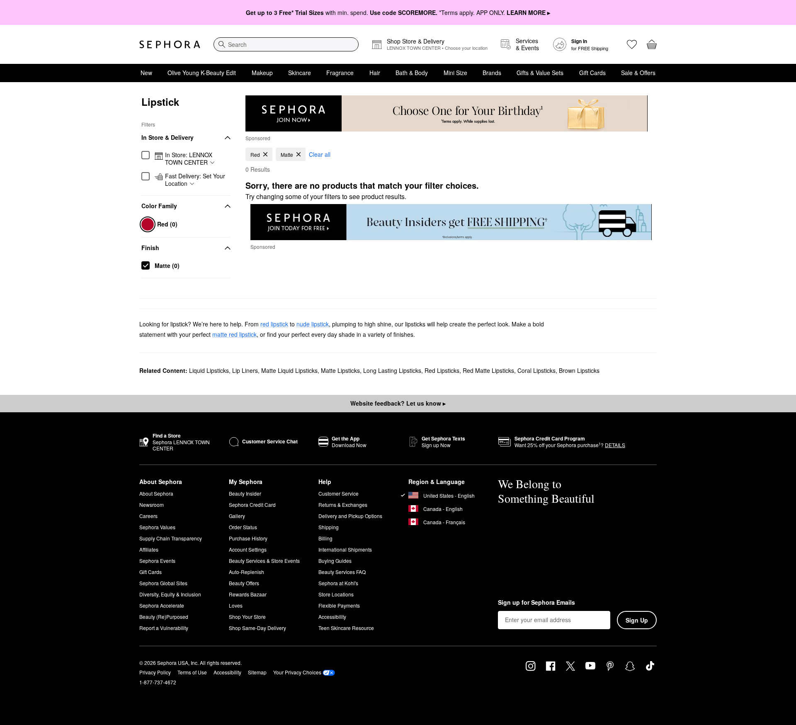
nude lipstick (312, 324)
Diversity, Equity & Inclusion (170, 594)
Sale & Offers (638, 72)
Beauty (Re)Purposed (163, 616)
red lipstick (274, 324)
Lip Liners (245, 370)
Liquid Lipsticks (209, 370)
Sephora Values (157, 526)
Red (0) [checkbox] (167, 224)
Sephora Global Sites (163, 582)
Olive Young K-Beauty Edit (201, 72)
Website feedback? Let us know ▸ (398, 403)
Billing (325, 538)
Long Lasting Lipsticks (392, 370)
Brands (492, 72)
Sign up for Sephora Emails (536, 602)
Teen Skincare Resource (346, 627)
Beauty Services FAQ (342, 571)
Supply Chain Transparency (170, 538)
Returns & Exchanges (342, 504)
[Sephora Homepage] (170, 44)
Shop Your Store (247, 616)
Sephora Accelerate (161, 605)
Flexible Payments (339, 605)
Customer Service (338, 493)
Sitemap (257, 672)
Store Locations (336, 594)
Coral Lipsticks (536, 370)
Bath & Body (412, 72)
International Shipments (345, 549)
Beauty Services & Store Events (264, 560)
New (146, 72)
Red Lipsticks (442, 370)
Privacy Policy (155, 672)
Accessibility (332, 616)
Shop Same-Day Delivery (257, 627)
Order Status (243, 526)
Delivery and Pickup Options (350, 515)
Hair (374, 72)
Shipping (328, 526)
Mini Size (455, 72)
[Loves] (632, 44)
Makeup (262, 72)
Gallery (237, 515)
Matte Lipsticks (340, 370)
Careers (148, 515)
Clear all (319, 154)
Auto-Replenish (246, 571)
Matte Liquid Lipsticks (289, 370)
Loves (236, 605)
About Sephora (156, 493)
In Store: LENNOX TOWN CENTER (188, 158)
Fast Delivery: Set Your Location (195, 180)
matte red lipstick (234, 334)
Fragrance (340, 72)
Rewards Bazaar (248, 594)
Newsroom (151, 504)
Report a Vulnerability (163, 627)
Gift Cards (592, 72)
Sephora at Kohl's (338, 582)
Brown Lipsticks (579, 370)
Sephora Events (157, 560)
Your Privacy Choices (297, 672)
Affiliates (148, 549)
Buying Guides (335, 560)
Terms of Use (192, 672)
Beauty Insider (245, 493)
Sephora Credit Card (252, 504)
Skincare (299, 72)
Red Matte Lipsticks (488, 370)
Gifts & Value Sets (540, 72)
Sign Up (637, 620)
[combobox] (286, 44)
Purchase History (248, 538)
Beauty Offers (244, 582)
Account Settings (248, 549)
